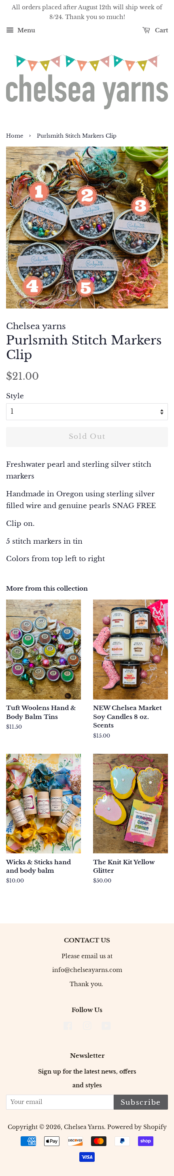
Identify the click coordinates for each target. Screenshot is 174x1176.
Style (15, 396)
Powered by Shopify (137, 1127)
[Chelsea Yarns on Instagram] (87, 1027)
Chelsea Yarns (84, 1127)
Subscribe (141, 1102)
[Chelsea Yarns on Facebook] (67, 1027)
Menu (25, 30)
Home (14, 136)
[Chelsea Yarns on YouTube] (106, 1027)
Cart (160, 30)
